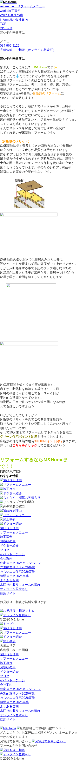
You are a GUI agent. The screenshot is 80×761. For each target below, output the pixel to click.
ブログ (4, 550)
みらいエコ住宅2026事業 (17, 571)
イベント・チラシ (12, 554)
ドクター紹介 (9, 545)
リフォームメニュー (14, 532)
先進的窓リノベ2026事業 (17, 567)
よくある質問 (9, 580)
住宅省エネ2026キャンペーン (20, 563)
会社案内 (6, 558)
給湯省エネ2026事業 (14, 576)
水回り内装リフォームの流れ (20, 584)
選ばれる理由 (9, 528)
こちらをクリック (24, 445)
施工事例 (6, 536)
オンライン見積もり (14, 589)
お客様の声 (8, 541)
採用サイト (8, 593)
